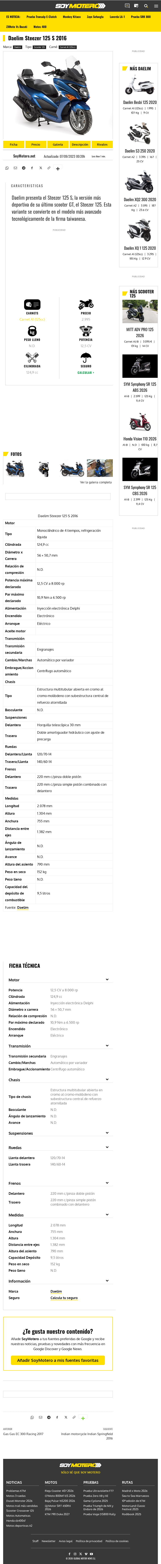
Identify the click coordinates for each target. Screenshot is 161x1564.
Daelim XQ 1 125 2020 (140, 248)
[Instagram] (75, 1554)
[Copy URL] (48, 167)
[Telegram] (23, 167)
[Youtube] (91, 1554)
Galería (58, 144)
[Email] (15, 167)
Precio (35, 144)
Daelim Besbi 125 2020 (140, 102)
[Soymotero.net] (80, 5)
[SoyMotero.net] (9, 155)
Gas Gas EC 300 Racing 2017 (23, 1434)
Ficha (13, 144)
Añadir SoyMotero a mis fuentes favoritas (58, 1360)
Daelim (17, 47)
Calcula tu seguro (64, 1298)
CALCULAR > (86, 372)
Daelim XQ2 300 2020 (140, 199)
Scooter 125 (39, 47)
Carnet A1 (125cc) (67, 47)
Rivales (102, 144)
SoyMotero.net (24, 156)
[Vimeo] (86, 1554)
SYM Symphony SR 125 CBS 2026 (140, 490)
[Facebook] (32, 167)
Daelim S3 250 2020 (140, 151)
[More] (57, 167)
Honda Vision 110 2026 (140, 438)
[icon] (127, 6)
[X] (40, 167)
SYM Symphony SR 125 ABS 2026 (140, 387)
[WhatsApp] (7, 167)
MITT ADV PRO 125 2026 (139, 332)
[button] (146, 6)
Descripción (80, 144)
